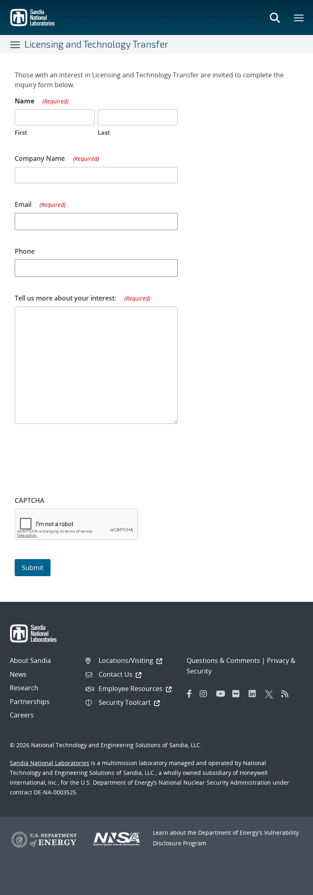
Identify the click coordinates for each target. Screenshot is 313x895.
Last (104, 132)
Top (289, 885)
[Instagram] (206, 694)
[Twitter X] (271, 694)
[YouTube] (222, 694)
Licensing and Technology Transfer (96, 44)
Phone (25, 251)
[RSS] (287, 694)
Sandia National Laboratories (49, 763)
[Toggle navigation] (15, 44)
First (21, 132)
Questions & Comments (223, 660)
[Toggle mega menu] (299, 17)
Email (40, 204)
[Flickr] (238, 694)
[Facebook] (189, 694)
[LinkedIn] (255, 694)
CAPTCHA (29, 500)
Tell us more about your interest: (82, 298)
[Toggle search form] (275, 17)
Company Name (57, 158)
